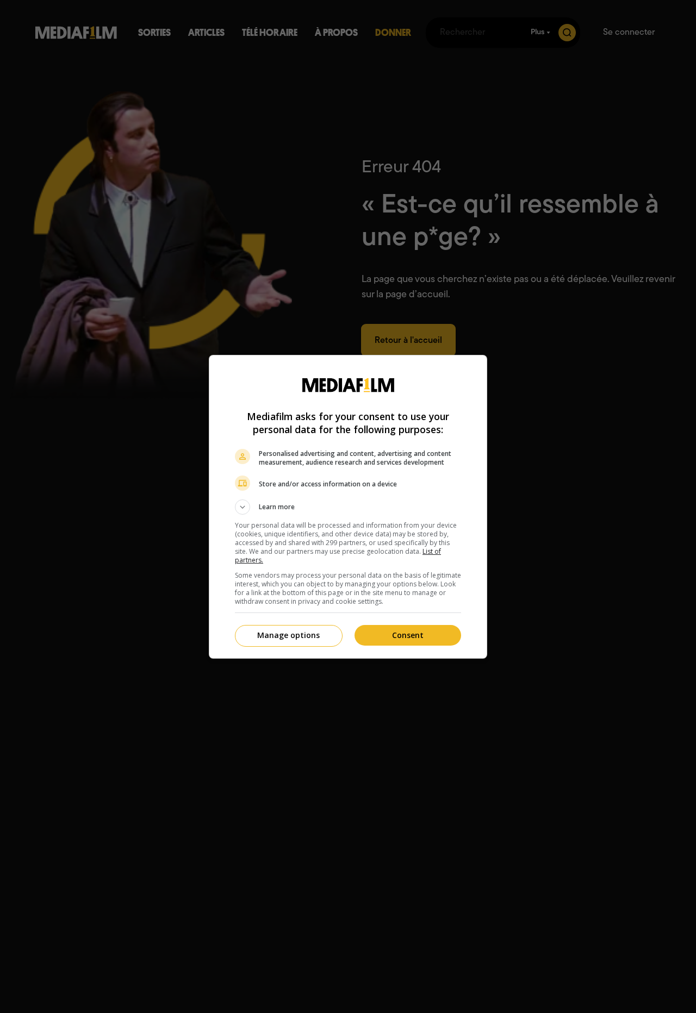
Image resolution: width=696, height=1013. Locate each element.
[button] (348, 507)
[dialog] (348, 507)
